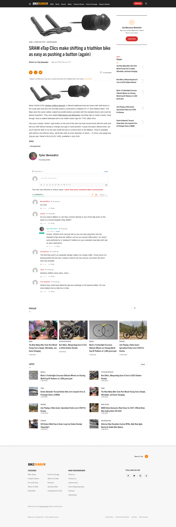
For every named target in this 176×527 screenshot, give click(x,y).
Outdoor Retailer (65, 341)
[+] (70, 184)
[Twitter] (134, 475)
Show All (143, 364)
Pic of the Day (33, 483)
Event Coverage (91, 4)
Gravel (63, 4)
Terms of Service (143, 517)
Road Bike (32, 491)
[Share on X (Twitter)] (35, 72)
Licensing (134, 517)
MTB (51, 4)
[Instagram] (140, 475)
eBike (70, 4)
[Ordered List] (52, 185)
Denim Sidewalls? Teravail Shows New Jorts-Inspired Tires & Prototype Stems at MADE (127, 123)
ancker (42, 213)
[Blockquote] (58, 185)
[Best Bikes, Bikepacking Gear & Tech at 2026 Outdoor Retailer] (73, 330)
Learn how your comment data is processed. (83, 190)
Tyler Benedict (42, 62)
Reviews (122, 341)
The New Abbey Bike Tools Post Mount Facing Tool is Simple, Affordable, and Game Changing (127, 68)
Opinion (43, 421)
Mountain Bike (106, 421)
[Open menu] (30, 4)
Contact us (72, 478)
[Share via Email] (40, 72)
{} (67, 184)
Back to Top (139, 456)
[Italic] (44, 185)
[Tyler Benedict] (33, 157)
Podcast (71, 491)
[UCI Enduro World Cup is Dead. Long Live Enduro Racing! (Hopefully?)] (33, 423)
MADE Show (105, 404)
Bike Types (32, 474)
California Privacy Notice (122, 517)
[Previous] (131, 308)
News (30, 341)
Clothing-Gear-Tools (55, 491)
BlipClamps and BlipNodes (69, 115)
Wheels (91, 341)
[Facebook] (128, 475)
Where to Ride (33, 487)
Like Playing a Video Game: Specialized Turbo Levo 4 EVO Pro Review (126, 109)
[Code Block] (61, 185)
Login (106, 171)
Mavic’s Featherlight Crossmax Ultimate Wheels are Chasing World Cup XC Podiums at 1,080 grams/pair (103, 347)
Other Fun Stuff (53, 478)
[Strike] (49, 185)
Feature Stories (79, 4)
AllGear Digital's (43, 506)
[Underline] (47, 185)
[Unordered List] (55, 185)
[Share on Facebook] (31, 72)
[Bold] (41, 185)
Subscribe (138, 3)
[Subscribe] (146, 475)
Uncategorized (35, 146)
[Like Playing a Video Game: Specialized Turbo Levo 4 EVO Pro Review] (133, 330)
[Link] (64, 185)
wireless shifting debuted (55, 106)
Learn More (88, 79)
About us (71, 474)
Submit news (73, 483)
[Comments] (101, 72)
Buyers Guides (104, 4)
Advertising (72, 495)
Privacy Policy (109, 517)
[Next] (134, 308)
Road (57, 4)
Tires (42, 388)
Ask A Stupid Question (76, 487)
